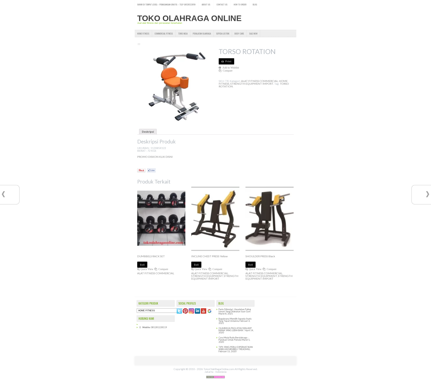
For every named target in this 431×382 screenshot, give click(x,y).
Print (228, 61)
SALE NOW (253, 33)
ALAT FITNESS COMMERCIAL (259, 80)
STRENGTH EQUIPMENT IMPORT (251, 83)
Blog (255, 4)
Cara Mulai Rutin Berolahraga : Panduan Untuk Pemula (233, 338)
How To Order (240, 4)
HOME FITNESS (143, 33)
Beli (142, 264)
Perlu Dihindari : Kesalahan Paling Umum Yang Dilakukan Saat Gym (235, 310)
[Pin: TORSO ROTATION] (141, 170)
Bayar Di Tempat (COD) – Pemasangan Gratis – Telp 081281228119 (166, 4)
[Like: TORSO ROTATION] (151, 170)
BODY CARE (239, 33)
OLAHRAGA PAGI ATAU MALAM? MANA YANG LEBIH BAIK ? (235, 329)
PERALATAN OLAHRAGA (202, 33)
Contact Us (222, 4)
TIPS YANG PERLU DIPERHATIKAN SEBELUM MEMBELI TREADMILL (236, 348)
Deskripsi (148, 131)
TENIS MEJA (183, 33)
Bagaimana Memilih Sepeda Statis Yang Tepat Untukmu (235, 319)
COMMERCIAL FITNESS (164, 33)
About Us (206, 4)
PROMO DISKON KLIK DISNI (155, 156)
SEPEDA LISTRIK (222, 33)
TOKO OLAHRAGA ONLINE (189, 18)
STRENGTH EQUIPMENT (207, 275)
